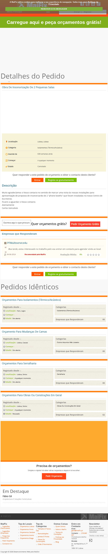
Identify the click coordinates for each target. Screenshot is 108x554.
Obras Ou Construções (40, 540)
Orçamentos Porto (26, 529)
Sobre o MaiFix (61, 529)
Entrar (37, 180)
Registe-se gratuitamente (61, 180)
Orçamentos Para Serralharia (19, 363)
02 (104, 414)
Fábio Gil (7, 496)
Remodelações (43, 534)
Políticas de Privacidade (59, 538)
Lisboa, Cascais (22, 343)
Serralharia (61, 374)
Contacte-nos (7, 544)
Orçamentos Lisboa (27, 526)
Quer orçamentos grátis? (49, 224)
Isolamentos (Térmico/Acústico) (50, 148)
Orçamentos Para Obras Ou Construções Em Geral (32, 395)
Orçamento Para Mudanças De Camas (24, 331)
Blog (57, 542)
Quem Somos (60, 526)
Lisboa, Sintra (22, 374)
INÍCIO (6, 516)
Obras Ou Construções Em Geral (68, 406)
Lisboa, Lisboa (43, 142)
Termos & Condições (58, 533)
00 (104, 319)
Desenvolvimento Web (22, 552)
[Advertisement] (54, 49)
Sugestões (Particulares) (5, 527)
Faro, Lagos (21, 311)
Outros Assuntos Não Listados (68, 342)
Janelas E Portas (43, 537)
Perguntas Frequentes (5, 537)
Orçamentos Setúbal (27, 532)
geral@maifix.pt (77, 531)
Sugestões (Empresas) (5, 532)
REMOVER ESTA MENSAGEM (54, 9)
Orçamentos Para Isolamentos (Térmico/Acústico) (31, 299)
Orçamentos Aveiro (27, 535)
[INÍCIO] (94, 518)
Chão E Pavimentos (45, 544)
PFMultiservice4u (16, 243)
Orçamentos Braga (26, 538)
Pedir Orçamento (8, 541)
